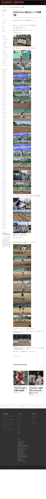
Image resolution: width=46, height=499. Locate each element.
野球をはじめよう (35, 423)
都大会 (4, 63)
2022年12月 (4, 159)
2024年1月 (4, 134)
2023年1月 (4, 157)
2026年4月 (4, 81)
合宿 (3, 25)
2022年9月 (4, 165)
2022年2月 (4, 177)
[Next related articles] (42, 368)
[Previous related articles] (39, 368)
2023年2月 (4, 155)
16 (8, 240)
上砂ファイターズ (9, 467)
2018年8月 (4, 228)
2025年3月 (4, 106)
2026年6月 (4, 77)
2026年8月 (4, 73)
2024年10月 (4, 116)
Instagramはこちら (35, 416)
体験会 (3, 23)
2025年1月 (4, 110)
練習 (3, 29)
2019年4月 (4, 222)
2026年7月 (4, 75)
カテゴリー (7, 7)
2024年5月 (4, 126)
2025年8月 (4, 96)
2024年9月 (4, 118)
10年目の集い (5, 39)
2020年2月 (4, 206)
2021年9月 (4, 187)
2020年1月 (4, 208)
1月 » (9, 247)
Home (3, 7)
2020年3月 (4, 204)
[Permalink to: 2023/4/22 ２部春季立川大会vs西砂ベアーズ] (36, 378)
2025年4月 (4, 104)
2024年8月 (4, 120)
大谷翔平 (4, 51)
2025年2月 (4, 108)
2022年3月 (4, 175)
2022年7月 (4, 167)
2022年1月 (4, 179)
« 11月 (3, 247)
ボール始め (4, 21)
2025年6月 (4, 100)
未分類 (3, 27)
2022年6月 (4, 169)
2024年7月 (4, 122)
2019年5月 (4, 220)
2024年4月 (4, 128)
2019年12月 (4, 210)
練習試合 (4, 61)
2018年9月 (4, 226)
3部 (3, 17)
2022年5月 (4, 171)
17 (9, 240)
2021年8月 (4, 189)
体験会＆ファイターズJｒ (6, 47)
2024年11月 (4, 114)
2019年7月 (4, 218)
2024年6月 (4, 124)
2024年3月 (4, 130)
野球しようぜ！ (6, 65)
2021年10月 (4, 185)
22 (7, 242)
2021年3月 (4, 195)
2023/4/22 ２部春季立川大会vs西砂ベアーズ (36, 390)
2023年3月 (4, 153)
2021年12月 (4, 181)
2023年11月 (4, 138)
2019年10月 (4, 214)
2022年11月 (4, 161)
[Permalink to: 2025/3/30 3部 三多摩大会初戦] (20, 378)
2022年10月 (4, 163)
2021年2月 (4, 197)
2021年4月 (4, 193)
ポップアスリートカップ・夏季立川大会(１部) (8, 423)
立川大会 (4, 59)
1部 (10, 7)
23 (8, 242)
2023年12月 (4, 136)
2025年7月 (4, 98)
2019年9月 (4, 216)
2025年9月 (4, 94)
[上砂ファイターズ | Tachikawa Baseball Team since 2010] (12, 2)
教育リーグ (5, 53)
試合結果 (4, 31)
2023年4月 (4, 151)
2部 (3, 15)
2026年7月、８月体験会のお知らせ (8, 420)
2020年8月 (4, 199)
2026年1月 (4, 86)
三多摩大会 (20, 445)
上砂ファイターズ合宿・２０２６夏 (8, 417)
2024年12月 (4, 112)
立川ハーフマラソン (6, 57)
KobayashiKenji (17, 17)
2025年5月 (4, 102)
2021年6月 (4, 191)
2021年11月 (4, 183)
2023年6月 (4, 147)
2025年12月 (4, 88)
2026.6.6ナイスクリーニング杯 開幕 (8, 427)
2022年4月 (4, 173)
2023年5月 (4, 149)
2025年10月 (4, 92)
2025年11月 (4, 90)
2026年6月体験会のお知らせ (8, 429)
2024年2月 (4, 132)
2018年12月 (4, 224)
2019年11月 (4, 212)
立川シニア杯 (20, 453)
